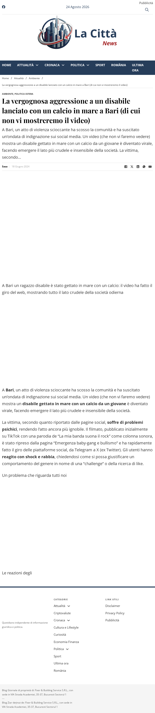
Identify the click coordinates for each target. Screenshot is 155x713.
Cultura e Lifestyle (66, 627)
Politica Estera (24, 93)
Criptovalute (62, 613)
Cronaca (52, 53)
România (118, 53)
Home (6, 53)
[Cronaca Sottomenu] (63, 52)
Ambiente (34, 78)
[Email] (150, 167)
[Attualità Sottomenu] (37, 52)
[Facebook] (126, 167)
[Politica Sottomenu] (87, 52)
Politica (77, 53)
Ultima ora (137, 55)
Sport (100, 53)
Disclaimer (112, 606)
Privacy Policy (115, 613)
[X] (132, 167)
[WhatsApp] (144, 167)
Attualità (25, 53)
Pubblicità (146, 3)
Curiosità (60, 634)
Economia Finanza (66, 642)
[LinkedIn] (138, 167)
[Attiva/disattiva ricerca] (147, 10)
